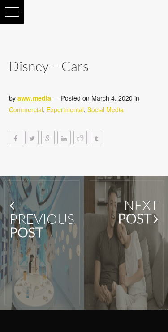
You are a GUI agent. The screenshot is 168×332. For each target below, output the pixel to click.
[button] (12, 12)
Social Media (105, 109)
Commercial (26, 109)
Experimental (65, 109)
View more (42, 243)
